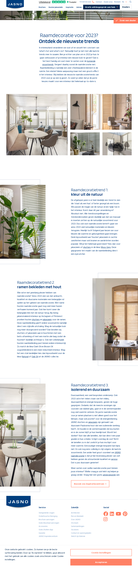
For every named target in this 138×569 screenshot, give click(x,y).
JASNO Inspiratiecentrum (48, 536)
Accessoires (43, 526)
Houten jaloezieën (56, 7)
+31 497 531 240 (85, 2)
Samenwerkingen (77, 526)
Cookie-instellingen (101, 553)
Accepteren (101, 562)
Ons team (74, 523)
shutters (87, 247)
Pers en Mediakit (77, 516)
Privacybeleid (9, 564)
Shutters (42, 7)
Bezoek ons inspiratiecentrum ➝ (90, 484)
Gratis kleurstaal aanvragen (49, 523)
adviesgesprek (109, 475)
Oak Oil (35, 357)
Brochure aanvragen (46, 519)
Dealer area (108, 2)
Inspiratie (69, 7)
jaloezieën (47, 319)
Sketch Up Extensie (78, 536)
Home (8, 18)
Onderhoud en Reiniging (48, 516)
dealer (128, 20)
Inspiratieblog (18, 18)
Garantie (42, 533)
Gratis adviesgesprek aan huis (100, 7)
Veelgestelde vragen (46, 512)
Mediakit (117, 2)
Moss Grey (106, 247)
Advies (79, 7)
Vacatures (75, 529)
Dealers (126, 7)
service (114, 459)
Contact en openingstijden (81, 533)
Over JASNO (75, 519)
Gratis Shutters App (46, 529)
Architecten (75, 512)
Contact (99, 2)
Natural (25, 357)
